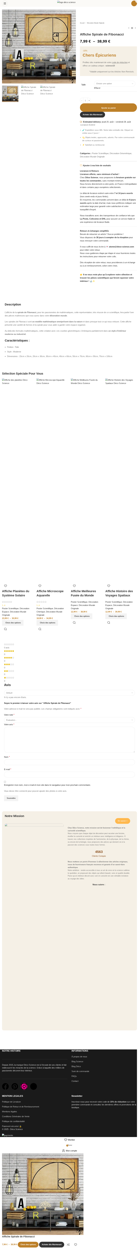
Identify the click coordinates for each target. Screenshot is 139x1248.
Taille (83, 85)
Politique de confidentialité (13, 1121)
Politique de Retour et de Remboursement (20, 1106)
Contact (75, 1081)
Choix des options (28, 1245)
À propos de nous (79, 1056)
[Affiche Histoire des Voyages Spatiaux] (121, 480)
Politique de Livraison (11, 1102)
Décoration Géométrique (120, 153)
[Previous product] (128, 28)
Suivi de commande (80, 1071)
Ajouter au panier (108, 108)
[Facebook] (5, 1086)
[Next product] (135, 28)
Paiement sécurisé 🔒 (12, 1126)
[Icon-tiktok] (33, 1086)
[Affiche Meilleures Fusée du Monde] (87, 480)
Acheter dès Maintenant (92, 115)
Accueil (82, 23)
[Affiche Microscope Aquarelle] (52, 480)
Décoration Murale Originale (95, 23)
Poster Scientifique (100, 153)
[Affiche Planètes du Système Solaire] (18, 480)
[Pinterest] (14, 1086)
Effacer (97, 88)
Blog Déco (76, 1066)
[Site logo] (69, 3)
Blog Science (77, 1061)
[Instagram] (24, 1086)
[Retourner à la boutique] (132, 28)
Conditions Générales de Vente (15, 1116)
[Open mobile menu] (5, 3)
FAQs (74, 1076)
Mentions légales (9, 1111)
